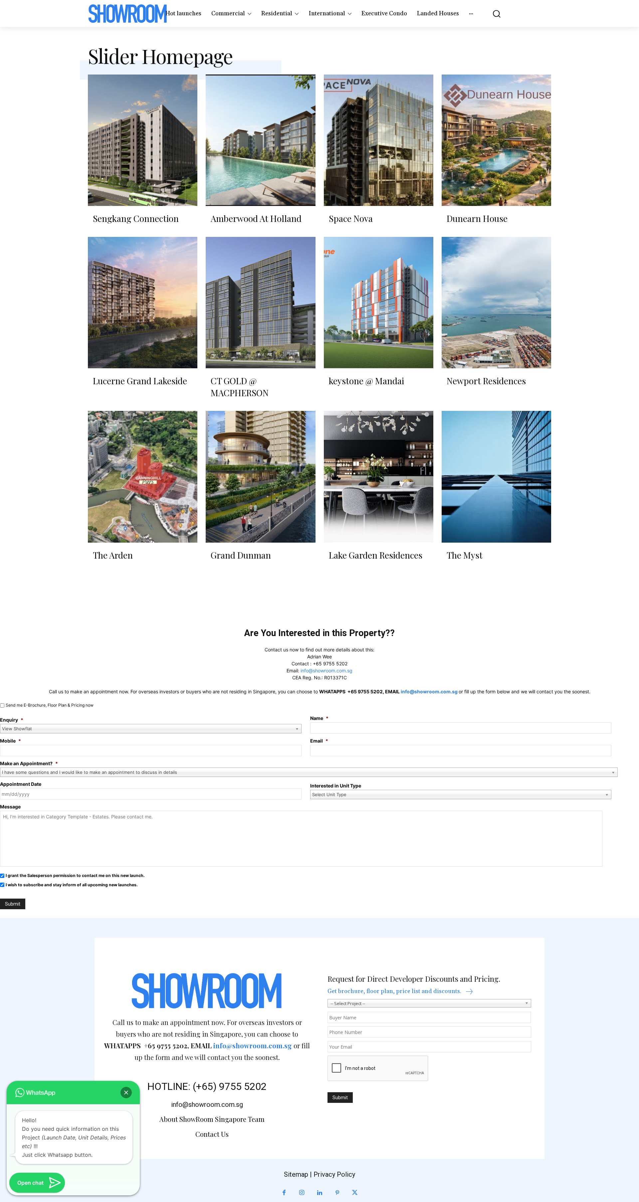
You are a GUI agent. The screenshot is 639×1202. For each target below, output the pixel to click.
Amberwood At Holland (256, 218)
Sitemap (296, 1174)
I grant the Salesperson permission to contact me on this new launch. (75, 875)
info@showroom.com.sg (326, 670)
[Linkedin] (319, 1193)
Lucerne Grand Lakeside (140, 381)
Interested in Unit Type (335, 785)
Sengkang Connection (136, 218)
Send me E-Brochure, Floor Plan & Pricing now (50, 705)
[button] (492, 13)
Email (319, 741)
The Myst (465, 555)
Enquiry (11, 720)
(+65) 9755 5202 (230, 1086)
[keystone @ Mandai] (378, 302)
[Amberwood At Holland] (260, 140)
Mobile (10, 741)
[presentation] (378, 1069)
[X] (355, 1193)
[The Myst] (496, 476)
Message (10, 806)
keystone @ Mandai (366, 381)
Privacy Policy (334, 1174)
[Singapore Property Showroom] (128, 13)
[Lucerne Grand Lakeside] (142, 302)
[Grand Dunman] (260, 476)
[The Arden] (142, 476)
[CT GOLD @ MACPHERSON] (260, 302)
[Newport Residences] (496, 302)
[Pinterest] (337, 1193)
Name (319, 718)
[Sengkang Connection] (142, 140)
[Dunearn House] (496, 140)
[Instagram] (302, 1193)
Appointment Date (20, 784)
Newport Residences (486, 381)
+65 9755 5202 (330, 663)
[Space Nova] (378, 140)
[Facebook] (284, 1193)
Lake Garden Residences (375, 555)
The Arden (113, 555)
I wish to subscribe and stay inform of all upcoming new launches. (72, 884)
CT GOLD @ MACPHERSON (240, 387)
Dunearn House (477, 218)
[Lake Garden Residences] (378, 476)
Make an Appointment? (29, 763)
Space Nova (351, 218)
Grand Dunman (241, 555)
